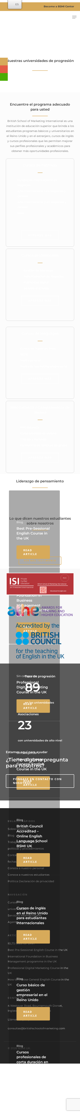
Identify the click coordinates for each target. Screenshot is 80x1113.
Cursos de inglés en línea (38, 348)
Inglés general (30, 360)
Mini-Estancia (29, 427)
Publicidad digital (36, 282)
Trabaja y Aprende (33, 439)
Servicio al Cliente (36, 288)
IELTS (24, 354)
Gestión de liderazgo (38, 270)
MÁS (20, 213)
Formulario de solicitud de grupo (43, 445)
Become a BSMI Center (58, 6)
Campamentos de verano (38, 433)
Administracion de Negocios (44, 276)
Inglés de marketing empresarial (43, 366)
